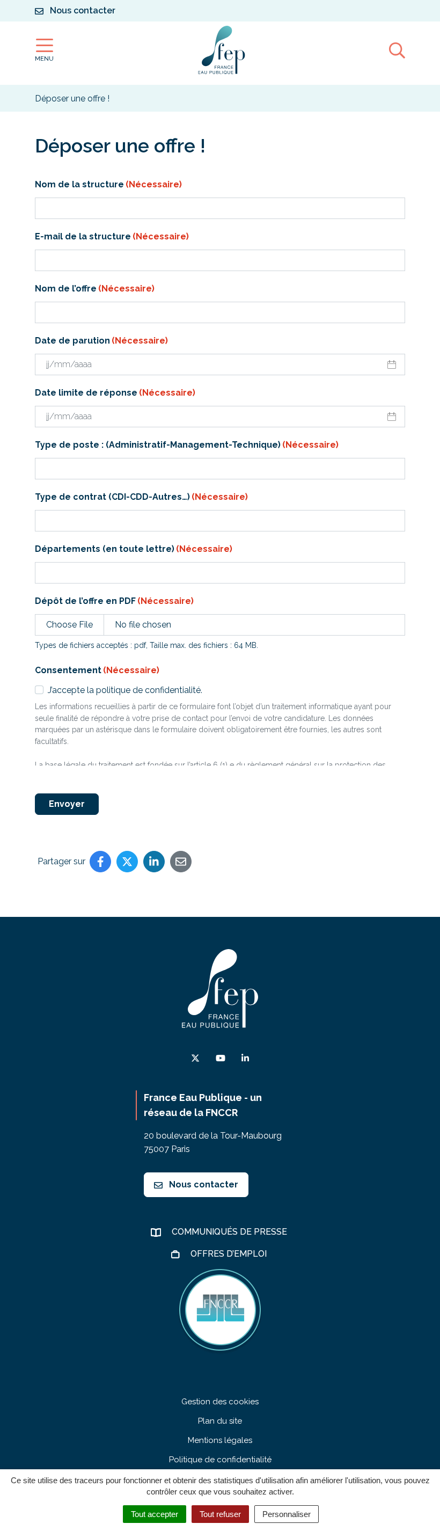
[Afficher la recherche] (397, 50)
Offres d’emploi (229, 1254)
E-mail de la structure (112, 236)
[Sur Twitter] (127, 861)
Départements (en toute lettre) (133, 549)
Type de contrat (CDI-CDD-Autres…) (141, 497)
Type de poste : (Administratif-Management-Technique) (187, 445)
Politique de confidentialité (220, 1459)
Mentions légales (220, 1440)
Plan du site (220, 1421)
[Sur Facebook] (100, 861)
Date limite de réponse (115, 393)
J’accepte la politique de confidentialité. (125, 690)
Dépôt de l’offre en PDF (114, 601)
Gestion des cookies (220, 1401)
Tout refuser (220, 1514)
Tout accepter (154, 1514)
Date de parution (101, 341)
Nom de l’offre (95, 288)
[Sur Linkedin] (154, 861)
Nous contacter (202, 1184)
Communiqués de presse (230, 1232)
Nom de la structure (108, 184)
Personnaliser (286, 1514)
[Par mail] (181, 861)
